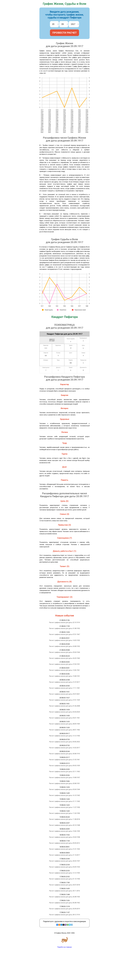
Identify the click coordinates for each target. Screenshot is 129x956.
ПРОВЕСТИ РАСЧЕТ (64, 32)
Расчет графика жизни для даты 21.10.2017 (64, 855)
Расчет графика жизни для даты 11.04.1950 (64, 813)
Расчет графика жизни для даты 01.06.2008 (64, 706)
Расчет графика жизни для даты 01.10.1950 (64, 879)
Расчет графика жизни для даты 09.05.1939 (64, 765)
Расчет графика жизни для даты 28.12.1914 (64, 915)
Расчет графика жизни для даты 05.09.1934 (64, 867)
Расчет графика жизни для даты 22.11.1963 (64, 771)
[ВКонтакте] (57, 925)
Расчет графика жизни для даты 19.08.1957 (64, 777)
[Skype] (70, 925)
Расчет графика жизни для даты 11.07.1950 (64, 807)
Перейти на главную (64, 947)
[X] (63, 925)
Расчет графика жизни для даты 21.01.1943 (64, 849)
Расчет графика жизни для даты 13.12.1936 (64, 736)
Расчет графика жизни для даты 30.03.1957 (64, 861)
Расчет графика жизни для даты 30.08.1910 (64, 754)
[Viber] (65, 925)
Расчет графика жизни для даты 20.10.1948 (64, 825)
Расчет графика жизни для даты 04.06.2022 (64, 742)
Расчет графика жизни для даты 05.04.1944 (64, 789)
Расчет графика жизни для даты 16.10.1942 (64, 795)
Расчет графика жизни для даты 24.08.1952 (64, 646)
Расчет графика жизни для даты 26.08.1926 (64, 897)
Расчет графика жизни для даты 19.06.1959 (64, 831)
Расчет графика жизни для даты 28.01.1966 (64, 730)
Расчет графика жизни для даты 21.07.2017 (64, 682)
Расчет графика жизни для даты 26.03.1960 (64, 658)
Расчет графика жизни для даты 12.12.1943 (64, 873)
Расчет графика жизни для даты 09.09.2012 (64, 843)
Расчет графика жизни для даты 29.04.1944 (64, 652)
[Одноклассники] (59, 925)
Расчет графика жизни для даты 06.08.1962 (64, 903)
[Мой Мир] (61, 925)
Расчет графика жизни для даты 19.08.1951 (64, 676)
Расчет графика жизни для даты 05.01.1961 (64, 718)
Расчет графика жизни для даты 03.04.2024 (64, 712)
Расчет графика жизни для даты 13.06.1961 (64, 670)
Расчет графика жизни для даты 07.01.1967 (64, 634)
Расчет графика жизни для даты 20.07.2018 (64, 885)
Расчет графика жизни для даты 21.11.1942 (64, 801)
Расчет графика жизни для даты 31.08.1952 (64, 628)
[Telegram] (72, 925)
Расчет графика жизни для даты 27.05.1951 (64, 664)
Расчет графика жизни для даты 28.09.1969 (64, 724)
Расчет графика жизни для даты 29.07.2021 (64, 694)
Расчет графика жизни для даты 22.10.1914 (64, 622)
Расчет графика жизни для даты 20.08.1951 (64, 783)
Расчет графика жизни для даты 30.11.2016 (64, 891)
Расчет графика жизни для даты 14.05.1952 (64, 640)
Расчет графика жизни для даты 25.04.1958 (64, 837)
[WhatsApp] (68, 925)
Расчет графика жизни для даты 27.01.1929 (64, 700)
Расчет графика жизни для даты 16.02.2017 (64, 748)
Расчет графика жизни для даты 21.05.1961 (64, 759)
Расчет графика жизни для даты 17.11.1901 (64, 688)
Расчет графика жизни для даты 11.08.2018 (64, 819)
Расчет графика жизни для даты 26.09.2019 (64, 909)
